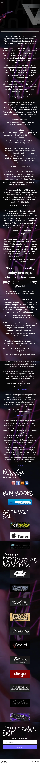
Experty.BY (21, 415)
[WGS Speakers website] (20, 620)
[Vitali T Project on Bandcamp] (20, 549)
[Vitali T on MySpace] (27, 484)
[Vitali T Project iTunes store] (20, 538)
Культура (20, 465)
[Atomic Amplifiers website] (20, 577)
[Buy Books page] (20, 502)
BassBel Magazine (21, 389)
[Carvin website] (20, 591)
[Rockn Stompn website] (20, 720)
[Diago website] (20, 677)
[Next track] (38, 762)
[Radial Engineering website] (20, 649)
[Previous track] (32, 762)
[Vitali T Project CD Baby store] (20, 528)
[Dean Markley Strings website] (20, 634)
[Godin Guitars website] (20, 706)
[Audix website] (20, 692)
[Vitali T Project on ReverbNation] (22, 484)
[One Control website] (20, 606)
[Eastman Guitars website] (20, 663)
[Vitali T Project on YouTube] (13, 484)
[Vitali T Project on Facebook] (18, 484)
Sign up (20, 747)
